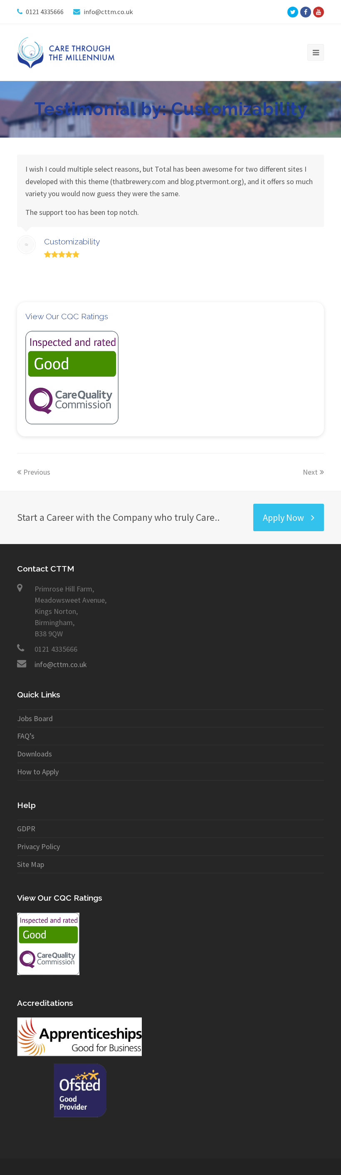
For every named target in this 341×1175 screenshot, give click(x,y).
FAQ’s (26, 736)
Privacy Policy (38, 846)
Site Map (30, 864)
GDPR (26, 828)
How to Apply (38, 771)
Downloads (34, 754)
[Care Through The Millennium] (67, 52)
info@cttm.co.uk (61, 664)
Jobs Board (35, 718)
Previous (36, 472)
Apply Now (283, 517)
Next (310, 472)
